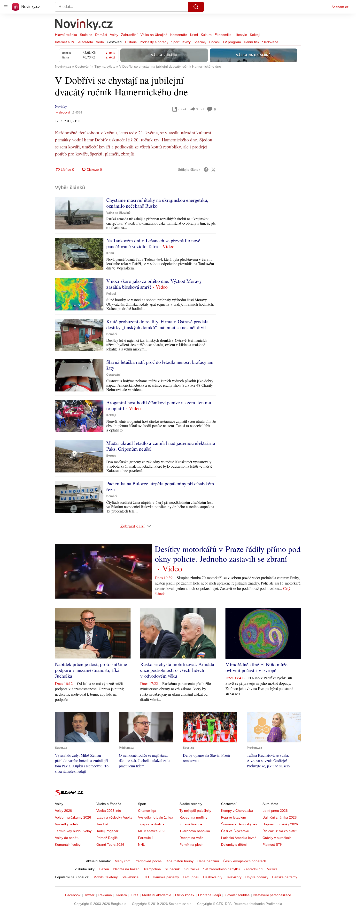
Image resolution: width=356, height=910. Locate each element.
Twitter (89, 895)
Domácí (101, 35)
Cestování (114, 42)
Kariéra (121, 895)
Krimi (194, 35)
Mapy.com (123, 861)
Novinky (61, 106)
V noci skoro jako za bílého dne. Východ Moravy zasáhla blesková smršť (154, 284)
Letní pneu (191, 877)
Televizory (233, 877)
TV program (232, 42)
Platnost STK (272, 844)
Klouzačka (191, 869)
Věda (100, 42)
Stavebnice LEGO (135, 877)
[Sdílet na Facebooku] (206, 169)
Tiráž (134, 895)
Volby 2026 (63, 810)
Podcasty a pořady (154, 42)
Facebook (72, 895)
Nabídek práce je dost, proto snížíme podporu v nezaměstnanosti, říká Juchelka (91, 670)
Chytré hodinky (256, 877)
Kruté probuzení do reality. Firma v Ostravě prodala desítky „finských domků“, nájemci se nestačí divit (157, 324)
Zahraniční (129, 35)
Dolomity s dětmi (234, 844)
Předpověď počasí (148, 861)
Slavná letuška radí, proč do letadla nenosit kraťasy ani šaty (160, 365)
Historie (131, 42)
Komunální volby (67, 844)
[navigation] (6, 7)
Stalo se (86, 35)
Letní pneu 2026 (275, 810)
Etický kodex (184, 895)
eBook (182, 109)
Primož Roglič (106, 838)
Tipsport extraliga (151, 824)
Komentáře (178, 35)
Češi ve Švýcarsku (235, 831)
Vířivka (272, 869)
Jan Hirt (102, 824)
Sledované (270, 42)
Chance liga (147, 810)
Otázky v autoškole (277, 838)
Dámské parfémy (166, 877)
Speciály (199, 42)
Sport (175, 42)
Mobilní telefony (105, 877)
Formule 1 (146, 838)
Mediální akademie (156, 895)
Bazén (104, 869)
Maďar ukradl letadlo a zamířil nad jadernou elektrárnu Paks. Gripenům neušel (160, 446)
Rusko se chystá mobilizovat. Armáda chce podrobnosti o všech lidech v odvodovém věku (177, 670)
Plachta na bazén (126, 869)
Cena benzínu (208, 861)
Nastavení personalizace (272, 895)
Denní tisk (251, 42)
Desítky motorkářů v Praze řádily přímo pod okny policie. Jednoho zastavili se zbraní (228, 553)
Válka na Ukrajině (153, 35)
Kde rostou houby (179, 861)
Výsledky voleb (66, 824)
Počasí (214, 42)
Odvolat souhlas (237, 895)
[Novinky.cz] (84, 25)
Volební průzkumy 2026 (73, 817)
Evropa (111, 455)
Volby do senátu (67, 838)
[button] (79, 213)
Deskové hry (212, 877)
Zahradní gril (253, 869)
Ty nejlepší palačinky (195, 810)
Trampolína (152, 869)
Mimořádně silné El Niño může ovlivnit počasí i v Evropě (256, 667)
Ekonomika (223, 35)
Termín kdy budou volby (73, 831)
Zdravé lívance (190, 824)
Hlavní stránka (66, 35)
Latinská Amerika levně (238, 838)
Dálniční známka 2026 (280, 817)
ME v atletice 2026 (152, 831)
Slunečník (172, 869)
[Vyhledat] (196, 7)
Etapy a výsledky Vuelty (114, 817)
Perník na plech (191, 844)
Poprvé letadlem (233, 817)
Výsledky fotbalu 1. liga (155, 817)
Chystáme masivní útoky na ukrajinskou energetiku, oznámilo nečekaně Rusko (157, 203)
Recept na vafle (191, 838)
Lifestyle (240, 35)
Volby (114, 35)
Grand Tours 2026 (110, 844)
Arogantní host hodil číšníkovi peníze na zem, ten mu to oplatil (158, 405)
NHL (141, 844)
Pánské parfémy (284, 877)
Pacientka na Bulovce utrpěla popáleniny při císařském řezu (160, 486)
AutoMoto (85, 42)
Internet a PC (65, 42)
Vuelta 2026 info (108, 810)
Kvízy (186, 42)
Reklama (105, 895)
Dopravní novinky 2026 (280, 824)
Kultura (206, 35)
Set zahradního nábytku (221, 869)
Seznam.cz (340, 7)
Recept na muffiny (193, 817)
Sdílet (200, 109)
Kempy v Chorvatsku (237, 810)
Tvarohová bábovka (194, 831)
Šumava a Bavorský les (239, 824)
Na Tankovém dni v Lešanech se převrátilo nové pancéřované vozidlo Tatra (153, 243)
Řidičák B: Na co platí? (280, 831)
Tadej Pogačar (107, 831)
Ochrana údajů (209, 895)
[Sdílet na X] (213, 169)
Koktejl (255, 35)
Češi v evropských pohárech (244, 861)
